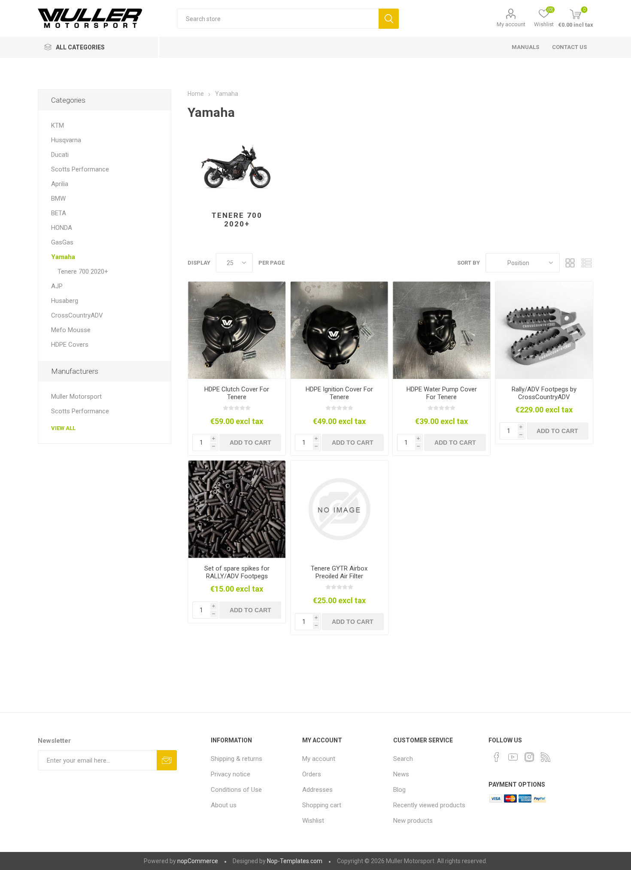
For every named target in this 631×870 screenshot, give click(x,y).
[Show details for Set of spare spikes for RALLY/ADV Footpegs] (236, 509)
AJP (57, 286)
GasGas (62, 242)
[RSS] (545, 757)
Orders (311, 774)
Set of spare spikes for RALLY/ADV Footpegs (237, 572)
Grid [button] (570, 262)
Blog (399, 790)
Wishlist (313, 820)
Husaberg (64, 301)
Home (196, 93)
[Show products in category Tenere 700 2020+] (237, 167)
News (401, 774)
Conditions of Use (236, 790)
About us (224, 805)
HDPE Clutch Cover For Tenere (236, 393)
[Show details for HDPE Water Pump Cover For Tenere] (441, 330)
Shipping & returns (236, 759)
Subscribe (167, 760)
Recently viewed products (429, 805)
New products (413, 820)
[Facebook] (497, 757)
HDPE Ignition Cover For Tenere (339, 393)
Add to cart (250, 442)
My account (511, 24)
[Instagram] (529, 757)
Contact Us (569, 47)
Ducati (60, 155)
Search (389, 19)
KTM (57, 125)
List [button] (586, 262)
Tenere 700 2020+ (237, 219)
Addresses (317, 790)
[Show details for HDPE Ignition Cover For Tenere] (339, 330)
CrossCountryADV (77, 315)
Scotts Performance (80, 169)
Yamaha (63, 257)
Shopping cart (321, 805)
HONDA (61, 228)
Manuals (525, 47)
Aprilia (59, 184)
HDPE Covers (69, 344)
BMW (58, 198)
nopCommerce (197, 861)
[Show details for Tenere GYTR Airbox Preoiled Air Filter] (339, 509)
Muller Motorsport (76, 396)
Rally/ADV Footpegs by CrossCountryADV (544, 393)
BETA (58, 213)
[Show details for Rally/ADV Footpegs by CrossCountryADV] (544, 330)
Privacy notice (230, 774)
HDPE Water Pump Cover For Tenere (442, 393)
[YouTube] (513, 757)
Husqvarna (66, 140)
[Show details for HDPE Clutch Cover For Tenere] (236, 330)
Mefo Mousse (71, 330)
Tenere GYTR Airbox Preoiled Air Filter (339, 572)
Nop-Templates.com (294, 861)
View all (63, 428)
